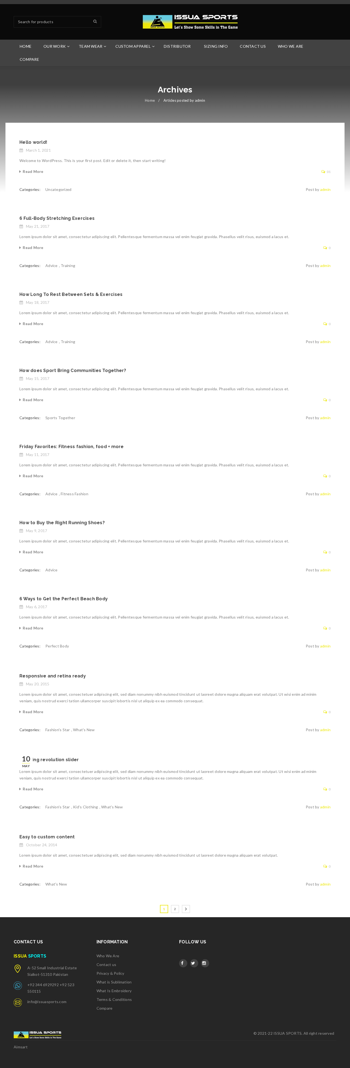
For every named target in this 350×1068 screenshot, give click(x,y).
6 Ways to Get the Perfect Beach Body (63, 598)
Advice (51, 265)
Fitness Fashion (74, 493)
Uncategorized (58, 189)
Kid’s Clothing (85, 807)
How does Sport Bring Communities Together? (72, 370)
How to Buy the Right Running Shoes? (62, 522)
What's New (84, 729)
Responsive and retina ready (52, 676)
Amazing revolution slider (49, 759)
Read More (33, 171)
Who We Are (108, 955)
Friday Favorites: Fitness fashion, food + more (71, 446)
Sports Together (60, 417)
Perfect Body (57, 646)
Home (150, 100)
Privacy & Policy (110, 973)
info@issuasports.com (46, 1001)
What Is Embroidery (114, 990)
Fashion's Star (57, 729)
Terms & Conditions (114, 999)
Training (68, 265)
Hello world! (33, 142)
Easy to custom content (47, 836)
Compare (105, 1008)
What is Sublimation (114, 982)
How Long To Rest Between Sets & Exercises (70, 294)
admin (325, 189)
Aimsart (21, 1047)
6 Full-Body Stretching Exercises (57, 218)
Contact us (106, 964)
